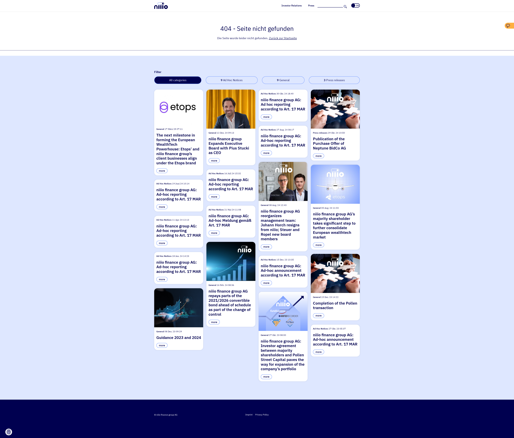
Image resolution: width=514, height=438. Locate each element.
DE (353, 5)
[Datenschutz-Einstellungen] (8, 432)
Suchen (345, 7)
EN (357, 5)
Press (311, 5)
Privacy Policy (262, 414)
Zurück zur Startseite (283, 38)
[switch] (355, 5)
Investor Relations (291, 5)
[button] (178, 132)
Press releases (334, 80)
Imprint (249, 414)
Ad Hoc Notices (232, 80)
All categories (177, 80)
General (283, 80)
